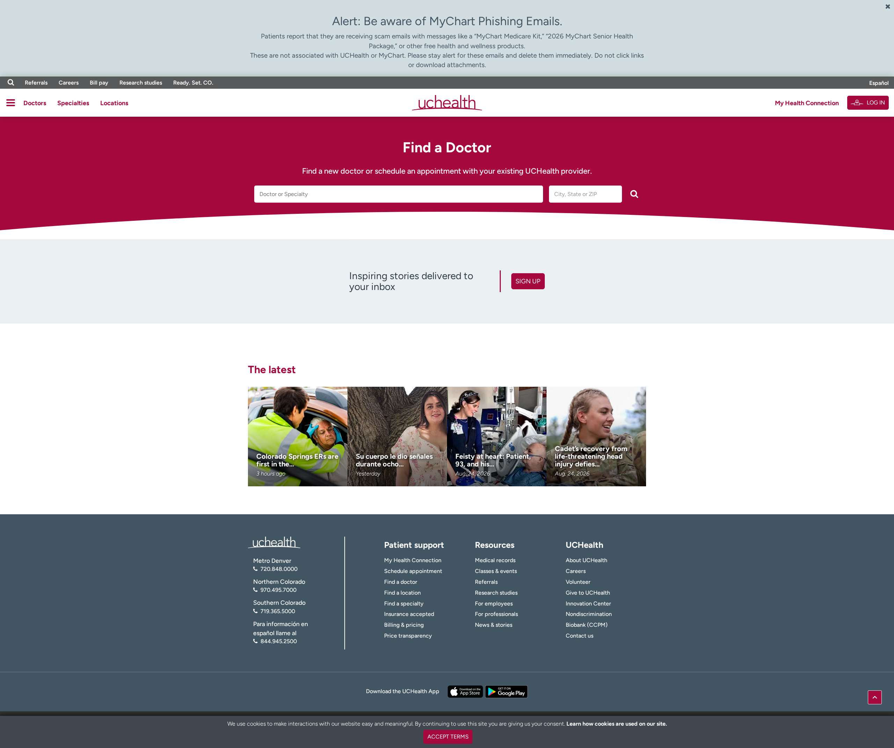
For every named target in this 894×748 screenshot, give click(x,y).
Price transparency (408, 635)
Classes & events (496, 571)
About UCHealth (586, 560)
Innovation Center (588, 603)
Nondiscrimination (589, 614)
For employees (494, 603)
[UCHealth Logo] (274, 541)
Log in (876, 102)
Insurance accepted (409, 614)
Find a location (402, 592)
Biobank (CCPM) (587, 625)
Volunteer (578, 582)
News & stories (493, 625)
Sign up (527, 281)
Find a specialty (404, 603)
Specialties (73, 103)
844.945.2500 (279, 641)
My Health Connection (807, 103)
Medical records (495, 560)
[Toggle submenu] (11, 103)
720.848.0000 (279, 569)
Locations (114, 103)
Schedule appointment (413, 571)
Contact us (579, 635)
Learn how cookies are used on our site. (616, 723)
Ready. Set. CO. (193, 82)
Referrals (36, 82)
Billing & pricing (404, 625)
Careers (69, 82)
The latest (272, 369)
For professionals (496, 614)
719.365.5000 (278, 611)
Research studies (140, 82)
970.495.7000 (278, 590)
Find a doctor (400, 582)
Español (879, 83)
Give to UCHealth (588, 592)
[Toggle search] (10, 83)
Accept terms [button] (448, 736)
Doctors (34, 103)
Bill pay (99, 82)
